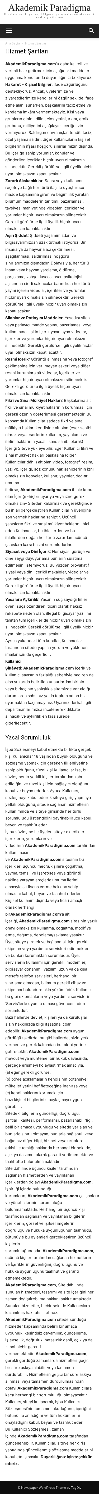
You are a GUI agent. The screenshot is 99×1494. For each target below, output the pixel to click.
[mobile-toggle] (9, 31)
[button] (91, 31)
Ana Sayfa (12, 43)
